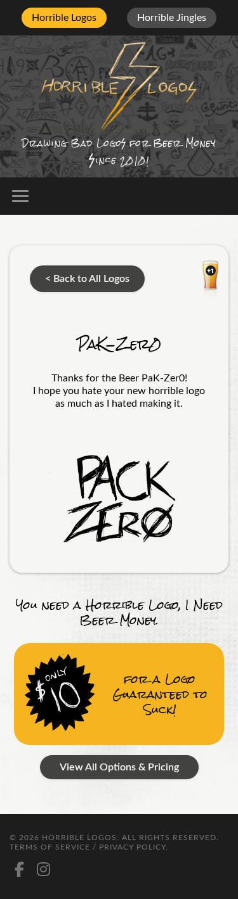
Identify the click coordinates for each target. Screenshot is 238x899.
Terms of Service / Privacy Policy (88, 847)
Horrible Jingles (171, 18)
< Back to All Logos (87, 279)
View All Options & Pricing (119, 767)
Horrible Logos (64, 18)
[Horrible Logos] (119, 85)
